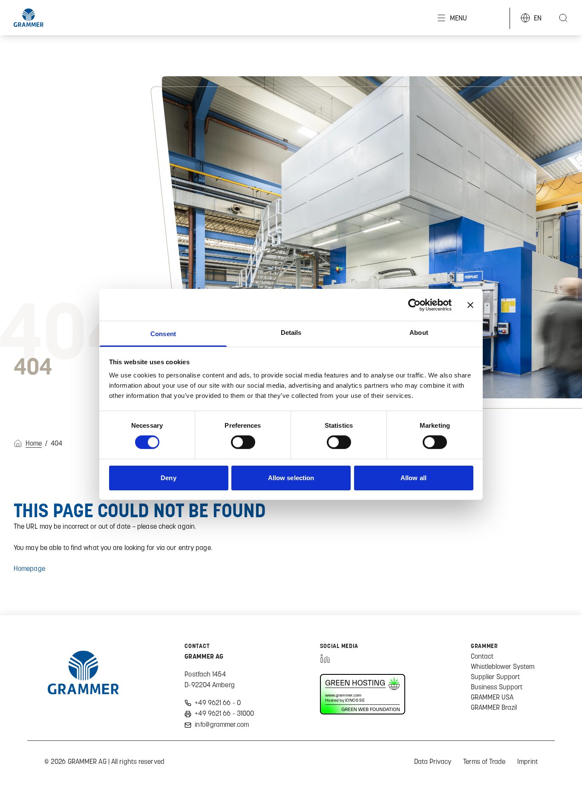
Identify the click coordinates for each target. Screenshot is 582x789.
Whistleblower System (502, 666)
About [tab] (418, 332)
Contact (482, 656)
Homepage (29, 568)
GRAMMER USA (492, 697)
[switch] (243, 442)
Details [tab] (291, 332)
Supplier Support (495, 676)
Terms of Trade (484, 761)
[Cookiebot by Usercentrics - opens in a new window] (414, 304)
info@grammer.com (222, 724)
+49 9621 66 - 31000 (224, 713)
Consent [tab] (163, 333)
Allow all (413, 477)
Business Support (496, 686)
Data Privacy (432, 761)
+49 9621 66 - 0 (218, 702)
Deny (168, 477)
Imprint (527, 761)
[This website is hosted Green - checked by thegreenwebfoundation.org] (362, 694)
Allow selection (291, 477)
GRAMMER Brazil (494, 707)
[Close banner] (470, 305)
